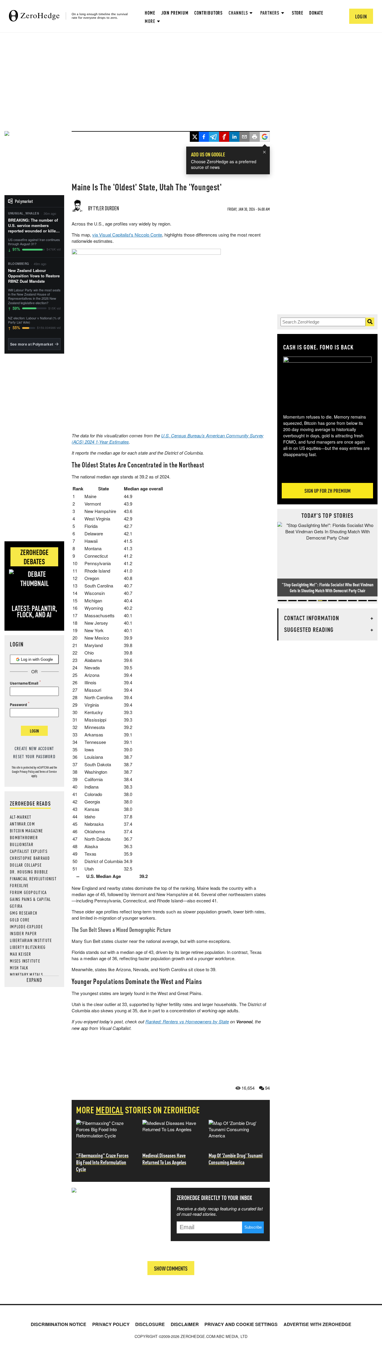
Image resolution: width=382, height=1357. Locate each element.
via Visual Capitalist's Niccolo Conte (127, 234)
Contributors (208, 13)
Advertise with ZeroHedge (317, 1324)
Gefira (16, 906)
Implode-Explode (26, 926)
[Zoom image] (327, 381)
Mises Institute (25, 961)
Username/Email (24, 683)
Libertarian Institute (31, 940)
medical (110, 1109)
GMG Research (23, 913)
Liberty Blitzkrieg (28, 947)
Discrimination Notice (58, 1324)
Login (34, 731)
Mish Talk (19, 968)
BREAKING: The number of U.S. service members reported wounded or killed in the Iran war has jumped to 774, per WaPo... (33, 225)
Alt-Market (21, 817)
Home (150, 13)
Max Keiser (20, 954)
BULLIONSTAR (21, 844)
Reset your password (34, 756)
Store (298, 13)
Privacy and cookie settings (241, 1324)
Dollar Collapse (26, 865)
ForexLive (19, 885)
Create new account (34, 748)
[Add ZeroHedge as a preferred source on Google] (265, 137)
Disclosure (150, 1324)
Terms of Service (48, 772)
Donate (316, 13)
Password (18, 704)
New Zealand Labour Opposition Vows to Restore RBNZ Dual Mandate (34, 276)
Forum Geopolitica (28, 892)
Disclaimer (185, 1324)
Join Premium (175, 13)
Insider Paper (23, 933)
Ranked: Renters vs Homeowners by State (187, 1021)
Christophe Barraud (30, 858)
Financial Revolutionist (33, 879)
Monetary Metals (26, 974)
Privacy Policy (27, 772)
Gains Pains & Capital (30, 899)
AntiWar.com (22, 824)
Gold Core (20, 920)
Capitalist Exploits (28, 851)
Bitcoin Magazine (26, 831)
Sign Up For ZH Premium (327, 490)
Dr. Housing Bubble (29, 872)
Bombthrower (24, 837)
